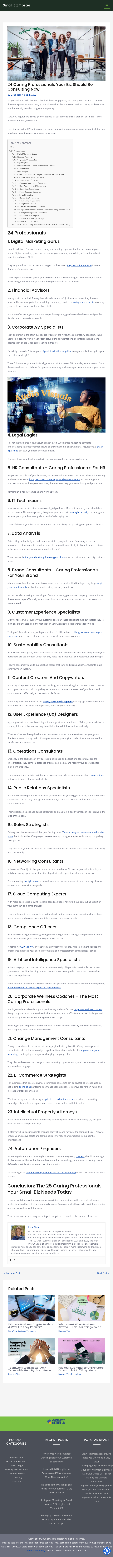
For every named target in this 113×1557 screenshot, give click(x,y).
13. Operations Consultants (27, 189)
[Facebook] (10, 1260)
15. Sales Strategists (24, 195)
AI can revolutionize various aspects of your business (34, 987)
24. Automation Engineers (27, 221)
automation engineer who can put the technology (51, 1172)
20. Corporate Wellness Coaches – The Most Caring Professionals (43, 209)
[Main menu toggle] (107, 5)
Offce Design (16, 1465)
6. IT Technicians (22, 168)
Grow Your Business (17, 1331)
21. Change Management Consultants (31, 212)
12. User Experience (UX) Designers (31, 186)
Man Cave (16, 1481)
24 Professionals (18, 151)
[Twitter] (14, 1260)
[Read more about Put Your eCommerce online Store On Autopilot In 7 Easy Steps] (81, 1350)
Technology (31, 1331)
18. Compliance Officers (26, 203)
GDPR (23, 946)
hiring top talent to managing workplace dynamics (54, 479)
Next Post (103, 1272)
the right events (32, 881)
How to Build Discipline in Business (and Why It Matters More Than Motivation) (56, 1473)
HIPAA (30, 946)
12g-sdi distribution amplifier (56, 351)
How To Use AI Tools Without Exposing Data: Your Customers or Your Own (56, 1457)
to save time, (97, 774)
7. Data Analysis (22, 171)
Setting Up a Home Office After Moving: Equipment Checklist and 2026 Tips (56, 1519)
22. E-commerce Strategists (27, 215)
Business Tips (64, 1331)
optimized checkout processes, (59, 1099)
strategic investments (83, 302)
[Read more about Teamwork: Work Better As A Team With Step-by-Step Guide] (31, 1350)
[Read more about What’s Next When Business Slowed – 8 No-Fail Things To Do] (81, 1307)
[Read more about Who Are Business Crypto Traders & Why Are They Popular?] (31, 1307)
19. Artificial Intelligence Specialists (30, 206)
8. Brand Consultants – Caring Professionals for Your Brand (39, 174)
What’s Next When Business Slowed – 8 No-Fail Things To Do (79, 1326)
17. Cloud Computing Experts (28, 201)
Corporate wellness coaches (88, 1009)
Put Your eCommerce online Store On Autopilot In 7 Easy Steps (81, 1369)
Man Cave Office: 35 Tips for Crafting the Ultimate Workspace (96, 1477)
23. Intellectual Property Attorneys (30, 218)
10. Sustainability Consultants (28, 180)
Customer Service (16, 1473)
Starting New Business (16, 1469)
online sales (25, 1086)
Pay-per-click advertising (79, 265)
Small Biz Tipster (16, 5)
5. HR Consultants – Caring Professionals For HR (34, 165)
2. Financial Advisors (23, 157)
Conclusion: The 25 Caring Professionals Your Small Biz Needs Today (40, 224)
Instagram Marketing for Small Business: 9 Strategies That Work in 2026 (56, 1504)
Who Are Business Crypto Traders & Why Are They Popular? (30, 1326)
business (80, 1156)
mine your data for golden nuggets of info (44, 557)
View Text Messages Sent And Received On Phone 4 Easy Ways (96, 1457)
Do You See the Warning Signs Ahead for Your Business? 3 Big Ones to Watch (56, 1488)
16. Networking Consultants (27, 198)
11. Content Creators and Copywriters (31, 183)
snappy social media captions (58, 701)
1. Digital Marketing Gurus (26, 154)
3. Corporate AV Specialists (26, 160)
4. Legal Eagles (21, 162)
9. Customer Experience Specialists (29, 177)
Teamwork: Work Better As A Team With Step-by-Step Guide (29, 1369)
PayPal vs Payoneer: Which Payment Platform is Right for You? (97, 1497)
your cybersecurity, (79, 512)
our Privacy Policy (36, 1550)
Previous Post (11, 1272)
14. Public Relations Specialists (28, 192)
